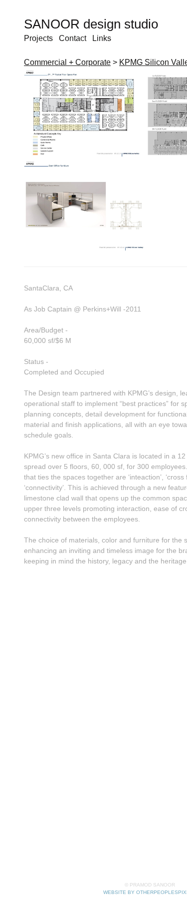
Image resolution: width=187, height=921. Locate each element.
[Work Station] (84, 206)
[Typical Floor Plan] (82, 113)
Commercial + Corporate (67, 62)
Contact (72, 38)
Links (101, 38)
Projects (38, 38)
